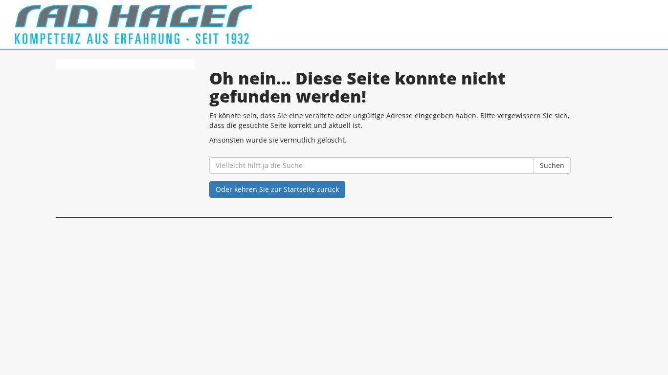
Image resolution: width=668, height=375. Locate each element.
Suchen (552, 165)
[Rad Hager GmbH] (143, 24)
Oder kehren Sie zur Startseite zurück (277, 189)
